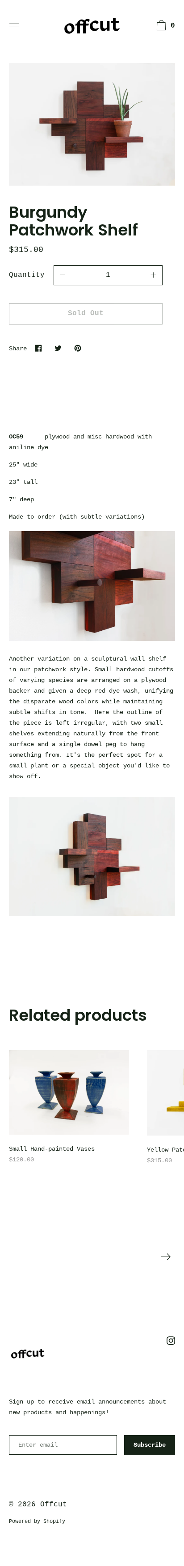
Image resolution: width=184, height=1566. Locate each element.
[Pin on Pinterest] (78, 348)
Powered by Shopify (37, 1521)
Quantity (27, 275)
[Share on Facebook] (38, 348)
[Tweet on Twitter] (58, 348)
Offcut (53, 1505)
